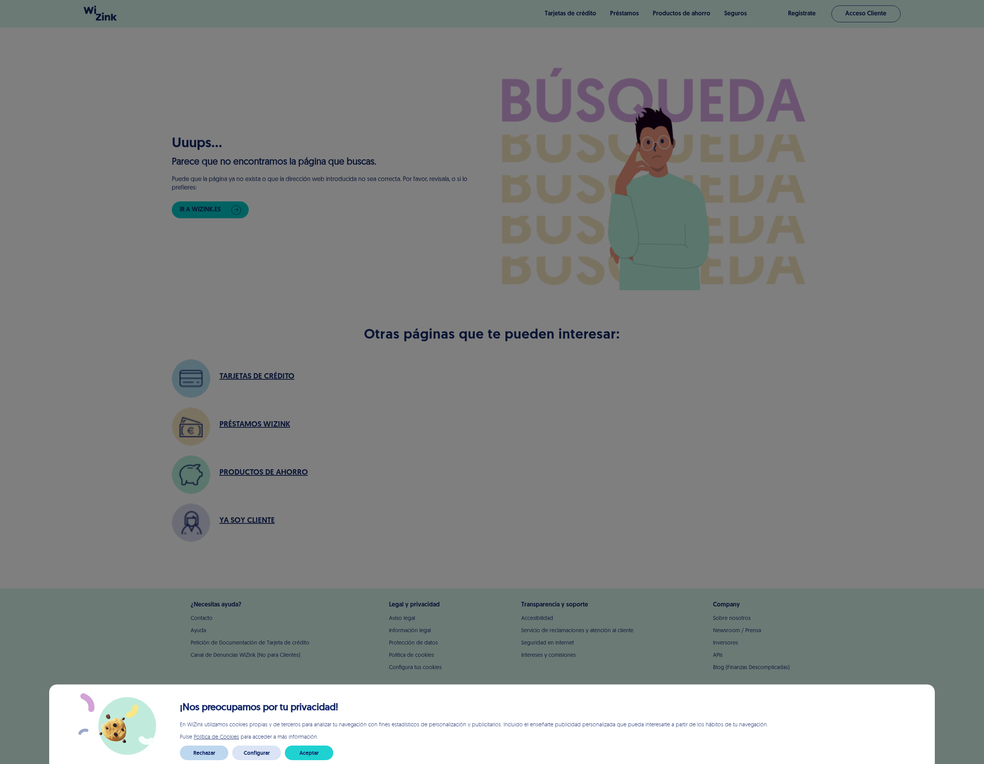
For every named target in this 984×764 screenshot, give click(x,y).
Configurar (257, 752)
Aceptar (309, 752)
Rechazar (204, 752)
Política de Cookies (216, 736)
